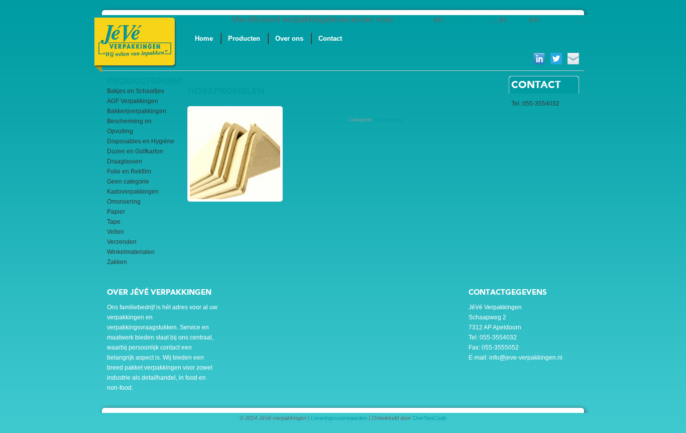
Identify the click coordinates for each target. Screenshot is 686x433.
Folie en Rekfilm (129, 171)
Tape (114, 221)
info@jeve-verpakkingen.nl (525, 357)
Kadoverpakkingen (133, 191)
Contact (330, 38)
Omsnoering (124, 201)
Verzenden (122, 241)
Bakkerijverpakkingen (136, 111)
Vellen (115, 231)
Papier (116, 211)
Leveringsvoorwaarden (339, 418)
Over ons (289, 38)
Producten (244, 38)
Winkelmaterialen (131, 251)
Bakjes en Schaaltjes (135, 91)
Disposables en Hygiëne (140, 141)
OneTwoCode (429, 418)
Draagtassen (124, 161)
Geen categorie (128, 181)
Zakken (117, 262)
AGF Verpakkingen (132, 101)
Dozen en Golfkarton (135, 151)
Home (204, 38)
